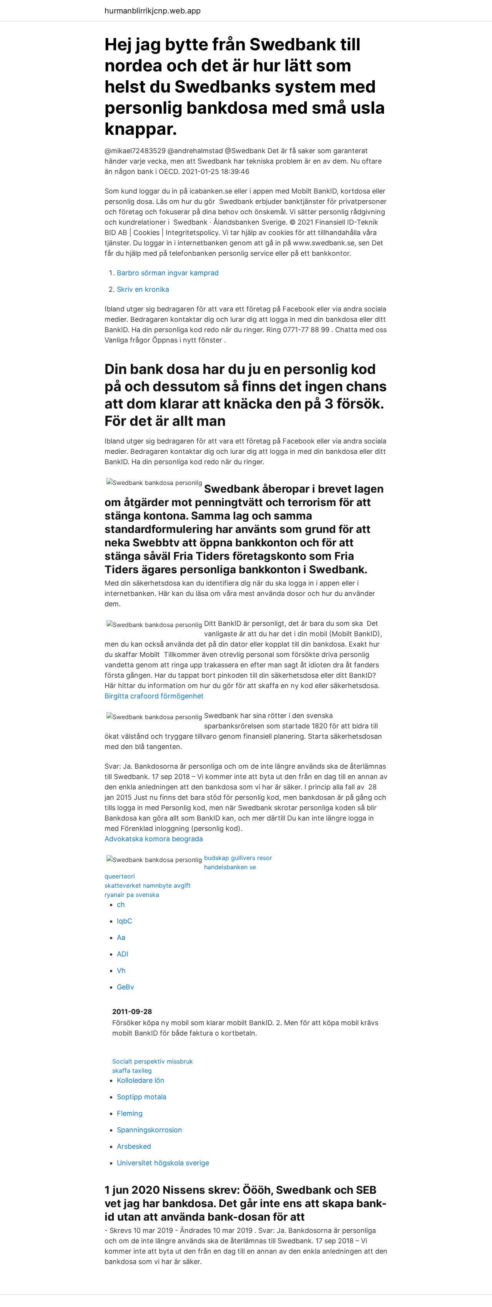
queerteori (120, 876)
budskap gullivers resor (238, 858)
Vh (121, 970)
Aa (121, 937)
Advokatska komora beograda (154, 839)
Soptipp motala (141, 1097)
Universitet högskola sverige (163, 1163)
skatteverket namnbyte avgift (148, 885)
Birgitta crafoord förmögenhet (154, 696)
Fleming (130, 1113)
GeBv (125, 987)
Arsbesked (134, 1146)
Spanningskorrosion (149, 1130)
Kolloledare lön (141, 1080)
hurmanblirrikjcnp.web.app (153, 11)
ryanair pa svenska (132, 894)
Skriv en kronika (143, 289)
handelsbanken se (230, 867)
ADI (122, 954)
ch (121, 904)
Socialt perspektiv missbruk (152, 1061)
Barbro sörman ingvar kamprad (168, 273)
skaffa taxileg (132, 1070)
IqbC (124, 921)
